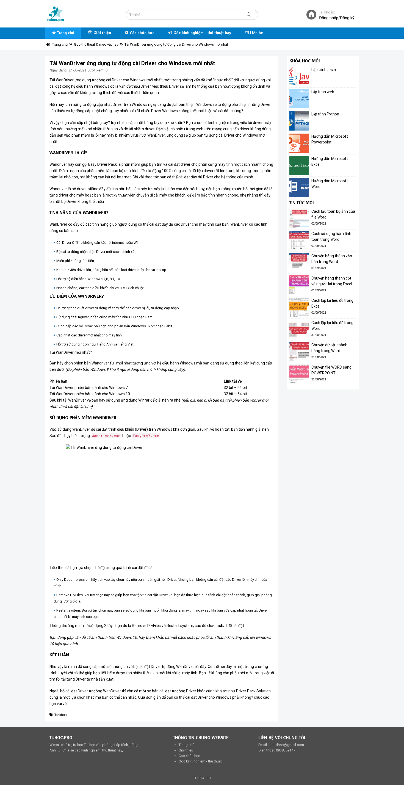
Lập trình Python (325, 114)
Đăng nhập (328, 17)
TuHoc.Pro (202, 778)
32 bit (228, 387)
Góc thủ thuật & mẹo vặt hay (96, 44)
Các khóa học (142, 33)
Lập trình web (322, 92)
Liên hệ (256, 33)
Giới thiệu (102, 33)
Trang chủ (65, 33)
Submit (249, 14)
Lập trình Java (323, 69)
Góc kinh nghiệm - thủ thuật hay (202, 33)
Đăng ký (347, 17)
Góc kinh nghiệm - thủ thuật (200, 761)
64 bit (242, 387)
